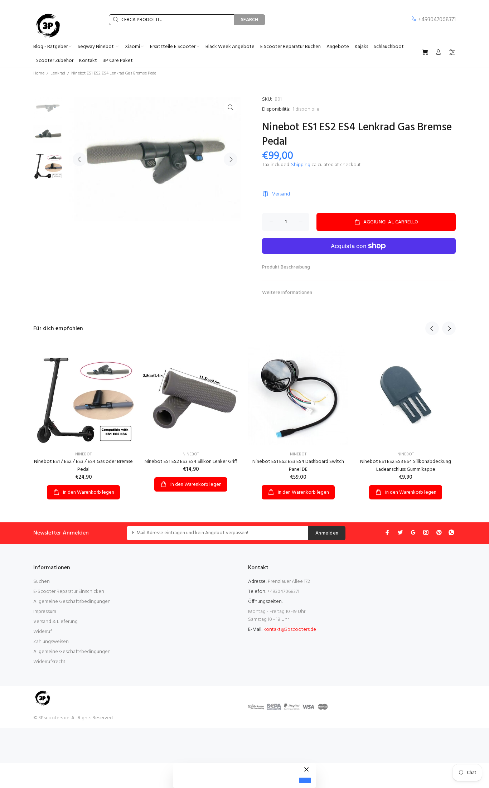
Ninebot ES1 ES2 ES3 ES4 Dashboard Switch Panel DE (298, 466)
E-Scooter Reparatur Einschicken (68, 592)
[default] (305, 780)
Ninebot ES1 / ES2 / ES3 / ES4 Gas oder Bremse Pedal (83, 466)
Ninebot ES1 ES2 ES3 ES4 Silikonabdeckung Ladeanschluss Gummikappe (405, 466)
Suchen (41, 581)
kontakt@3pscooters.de (289, 629)
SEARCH (249, 20)
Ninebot (83, 454)
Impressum (44, 612)
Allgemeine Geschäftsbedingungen (72, 602)
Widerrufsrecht (49, 662)
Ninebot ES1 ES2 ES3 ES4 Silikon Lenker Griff (191, 462)
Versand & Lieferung (55, 622)
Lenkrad (57, 73)
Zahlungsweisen (51, 642)
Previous (79, 159)
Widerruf (42, 632)
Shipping (300, 165)
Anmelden (326, 533)
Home (38, 73)
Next (230, 159)
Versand (281, 194)
